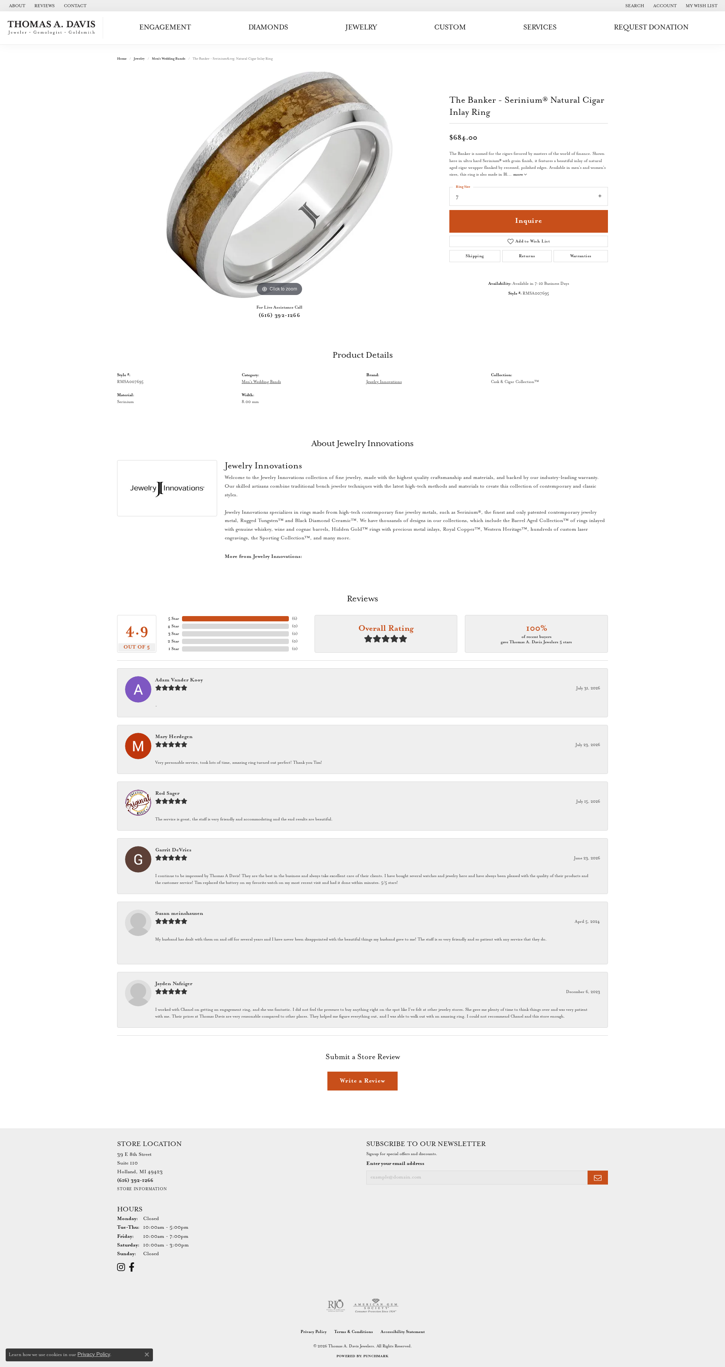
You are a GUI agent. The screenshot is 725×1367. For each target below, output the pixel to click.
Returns (527, 256)
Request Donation (651, 27)
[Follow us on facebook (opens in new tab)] (131, 1267)
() (294, 618)
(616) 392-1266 (280, 315)
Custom (450, 27)
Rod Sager (167, 793)
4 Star (173, 626)
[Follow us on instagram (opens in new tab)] (121, 1267)
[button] (634, 5)
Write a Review (362, 1080)
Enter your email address (395, 1163)
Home (121, 59)
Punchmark (376, 1356)
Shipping (475, 256)
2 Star (173, 641)
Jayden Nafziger (173, 984)
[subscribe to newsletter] (598, 1178)
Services (540, 27)
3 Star (173, 634)
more (518, 174)
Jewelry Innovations (384, 382)
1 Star (173, 649)
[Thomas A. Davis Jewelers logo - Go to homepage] (53, 28)
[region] (279, 184)
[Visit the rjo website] (335, 1305)
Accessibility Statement (403, 1332)
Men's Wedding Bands (168, 59)
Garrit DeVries (173, 850)
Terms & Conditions (353, 1332)
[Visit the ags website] (376, 1305)
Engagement (165, 27)
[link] (16, 5)
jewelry (139, 59)
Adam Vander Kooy (179, 680)
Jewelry (361, 27)
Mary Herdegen (174, 737)
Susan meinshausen (179, 913)
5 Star (173, 618)
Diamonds (268, 27)
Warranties (581, 256)
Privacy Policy (314, 1332)
